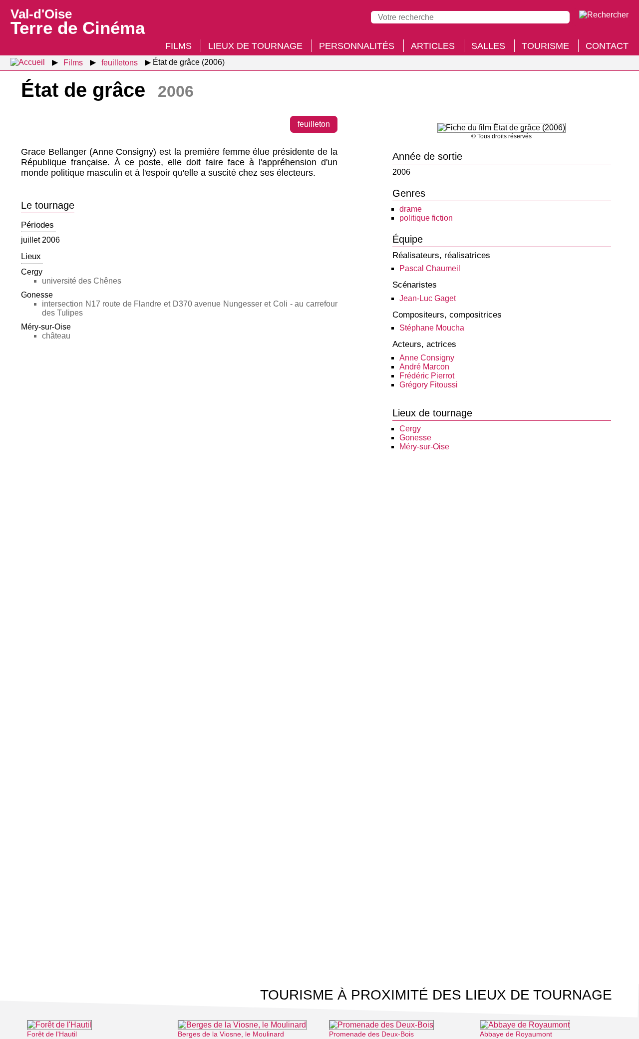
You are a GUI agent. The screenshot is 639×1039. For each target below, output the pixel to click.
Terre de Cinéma (77, 21)
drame (410, 209)
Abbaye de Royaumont (516, 1034)
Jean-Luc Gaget (427, 298)
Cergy (410, 428)
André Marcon (424, 366)
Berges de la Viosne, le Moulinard (231, 1034)
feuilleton (314, 124)
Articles (433, 46)
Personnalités (356, 46)
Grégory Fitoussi (428, 384)
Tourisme (545, 46)
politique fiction (426, 218)
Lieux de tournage (255, 46)
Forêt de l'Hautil (52, 1034)
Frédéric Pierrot (426, 375)
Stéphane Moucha (431, 328)
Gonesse (415, 437)
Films (178, 46)
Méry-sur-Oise (424, 446)
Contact (607, 46)
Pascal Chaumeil (429, 268)
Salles (488, 46)
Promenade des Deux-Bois (371, 1034)
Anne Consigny (426, 357)
